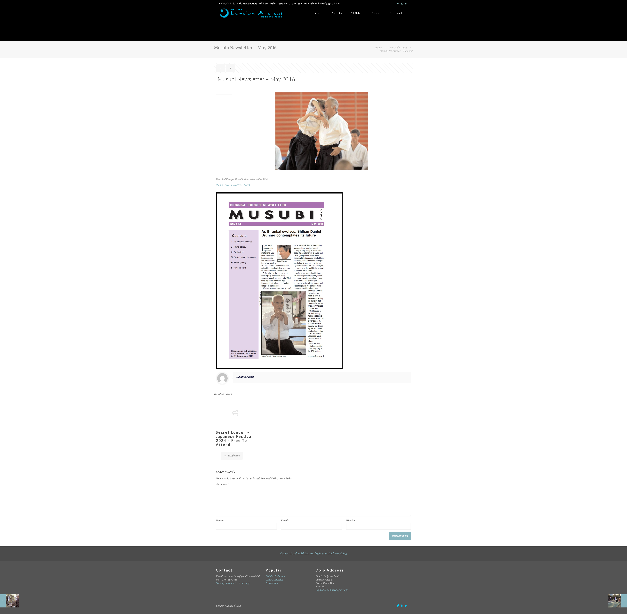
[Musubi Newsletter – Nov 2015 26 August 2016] (9, 600)
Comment (222, 484)
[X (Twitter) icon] (402, 3)
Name (220, 520)
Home (378, 47)
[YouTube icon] (406, 3)
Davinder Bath (245, 376)
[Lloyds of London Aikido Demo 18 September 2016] (617, 600)
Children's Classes (275, 576)
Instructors (272, 583)
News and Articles (397, 47)
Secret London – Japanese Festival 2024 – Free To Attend (234, 438)
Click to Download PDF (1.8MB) (233, 185)
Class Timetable (274, 579)
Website (350, 520)
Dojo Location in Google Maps (331, 590)
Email (285, 520)
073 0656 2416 (299, 3)
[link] (279, 280)
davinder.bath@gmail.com (325, 3)
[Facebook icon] (398, 3)
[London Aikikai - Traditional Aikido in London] (251, 13)
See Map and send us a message (233, 583)
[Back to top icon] (611, 607)
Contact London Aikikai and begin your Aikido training (313, 553)
